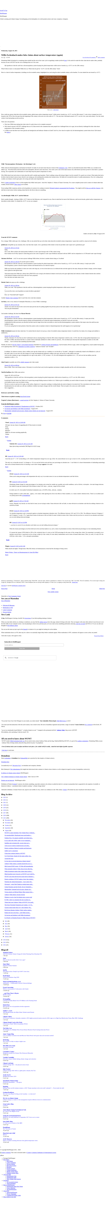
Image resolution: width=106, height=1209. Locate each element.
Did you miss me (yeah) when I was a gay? (14, 960)
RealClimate (6, 975)
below (8, 132)
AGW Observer (7, 1139)
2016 (4, 815)
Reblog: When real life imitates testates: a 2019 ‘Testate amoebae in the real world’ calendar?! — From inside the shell (33, 1088)
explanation (7, 758)
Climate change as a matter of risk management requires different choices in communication (27, 1099)
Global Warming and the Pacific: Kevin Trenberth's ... (19, 887)
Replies (9, 440)
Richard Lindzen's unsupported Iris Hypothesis (62, 188)
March (7, 931)
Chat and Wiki (7, 1174)
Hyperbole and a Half (9, 1133)
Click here (3, 585)
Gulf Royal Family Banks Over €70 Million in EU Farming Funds (20, 1000)
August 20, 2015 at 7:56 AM (20, 501)
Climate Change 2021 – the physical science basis (16, 1064)
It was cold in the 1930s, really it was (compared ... (18, 840)
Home (53, 588)
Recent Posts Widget (99, 635)
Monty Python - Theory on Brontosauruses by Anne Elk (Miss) (21, 552)
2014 (4, 939)
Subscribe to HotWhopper (12, 642)
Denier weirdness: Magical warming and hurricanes (18, 848)
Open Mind (6, 964)
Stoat (4, 958)
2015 (4, 818)
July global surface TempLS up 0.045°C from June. (16, 971)
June (6, 923)
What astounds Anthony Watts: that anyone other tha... (19, 869)
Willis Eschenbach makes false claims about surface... (18, 871)
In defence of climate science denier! (10, 773)
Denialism (6, 1180)
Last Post (5, 1105)
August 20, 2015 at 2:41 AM (24, 443)
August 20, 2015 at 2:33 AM (21, 474)
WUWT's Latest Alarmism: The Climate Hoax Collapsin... (20, 832)
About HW (6, 1191)
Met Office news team (9, 1045)
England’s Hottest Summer (10, 965)
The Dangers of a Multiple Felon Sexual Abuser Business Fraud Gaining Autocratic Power (26, 1029)
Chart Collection (11, 1188)
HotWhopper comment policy (19, 585)
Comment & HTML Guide (14, 1195)
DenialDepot (6, 1127)
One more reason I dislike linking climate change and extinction (19, 1059)
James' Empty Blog (8, 1034)
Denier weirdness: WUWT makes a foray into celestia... (19, 879)
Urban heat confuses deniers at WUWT (15, 853)
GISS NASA (56, 109)
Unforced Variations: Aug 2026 (11, 977)
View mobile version (53, 591)
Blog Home (10, 1161)
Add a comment (101, 57)
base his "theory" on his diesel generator (22, 344)
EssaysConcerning (8, 987)
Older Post (102, 588)
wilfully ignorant (24, 362)
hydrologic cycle (63, 167)
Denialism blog (5, 762)
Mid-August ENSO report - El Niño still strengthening (19, 866)
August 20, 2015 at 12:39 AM (15, 456)
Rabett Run (6, 1005)
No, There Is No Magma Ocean (11, 1111)
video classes (17, 184)
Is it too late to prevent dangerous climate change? (18, 861)
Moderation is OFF (8, 607)
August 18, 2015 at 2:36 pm (12, 261)
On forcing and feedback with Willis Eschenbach (17, 408)
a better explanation (10, 182)
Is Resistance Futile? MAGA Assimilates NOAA (15, 1024)
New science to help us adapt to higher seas (14, 1041)
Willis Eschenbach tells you (17, 741)
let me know (28, 618)
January (7, 936)
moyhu (5, 970)
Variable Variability (8, 1057)
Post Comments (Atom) (14, 596)
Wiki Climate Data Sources (14, 1179)
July (6, 921)
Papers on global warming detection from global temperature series (20, 1140)
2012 (4, 945)
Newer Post (4, 588)
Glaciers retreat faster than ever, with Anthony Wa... (18, 907)
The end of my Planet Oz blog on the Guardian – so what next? (19, 1094)
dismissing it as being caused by (26, 346)
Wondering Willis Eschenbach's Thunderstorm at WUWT (20, 406)
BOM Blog (6, 1040)
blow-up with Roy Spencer (93, 188)
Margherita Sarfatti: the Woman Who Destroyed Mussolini (18, 1053)
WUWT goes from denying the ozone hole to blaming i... (19, 876)
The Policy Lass (7, 1028)
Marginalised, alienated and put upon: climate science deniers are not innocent (25, 411)
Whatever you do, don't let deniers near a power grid (18, 897)
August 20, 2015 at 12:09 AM (17, 422)
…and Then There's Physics (11, 993)
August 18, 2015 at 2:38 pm (12, 285)
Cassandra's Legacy (8, 1051)
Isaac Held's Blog (8, 1121)
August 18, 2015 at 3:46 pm (12, 336)
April (6, 929)
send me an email (80, 623)
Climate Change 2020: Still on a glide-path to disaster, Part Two (19, 1070)
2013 (4, 942)
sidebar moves (43, 622)
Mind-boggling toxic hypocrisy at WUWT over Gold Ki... (20, 874)
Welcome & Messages (8, 605)
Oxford (14, 784)
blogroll (25, 629)
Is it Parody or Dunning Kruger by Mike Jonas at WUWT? (20, 918)
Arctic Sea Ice (7, 1075)
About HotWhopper (12, 1192)
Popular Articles (11, 1168)
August (7, 830)
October (7, 825)
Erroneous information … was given (12, 1082)
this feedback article (12, 625)
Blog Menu (6, 1159)
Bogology (5, 1086)
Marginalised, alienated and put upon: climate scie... (18, 889)
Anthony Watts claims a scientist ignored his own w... (18, 863)
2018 (4, 810)
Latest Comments (7, 610)
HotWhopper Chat (11, 1176)
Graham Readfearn (8, 1092)
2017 (4, 813)
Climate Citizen (7, 1016)
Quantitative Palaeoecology (10, 1080)
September (8, 828)
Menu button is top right (9, 1197)
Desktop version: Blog (12, 1173)
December (8, 820)
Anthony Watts (61, 730)
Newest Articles (7, 612)
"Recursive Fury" (16, 765)
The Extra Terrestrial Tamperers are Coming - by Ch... (19, 905)
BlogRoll (9, 1167)
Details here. (75, 582)
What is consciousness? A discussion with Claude (15, 989)
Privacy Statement (11, 1194)
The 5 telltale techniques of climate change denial (14, 776)
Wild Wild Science (61, 721)
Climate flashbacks (11, 1170)
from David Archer (25, 396)
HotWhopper (3, 13)
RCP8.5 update (7, 994)
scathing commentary (82, 741)
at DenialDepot (26, 495)
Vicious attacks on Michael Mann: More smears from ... (19, 892)
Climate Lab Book (8, 1063)
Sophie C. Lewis (7, 1010)
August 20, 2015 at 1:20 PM (21, 511)
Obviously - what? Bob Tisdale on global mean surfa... (19, 884)
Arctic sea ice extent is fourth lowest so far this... (17, 845)
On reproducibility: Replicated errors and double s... (18, 835)
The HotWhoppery (12, 1189)
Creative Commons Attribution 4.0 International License (41, 1152)
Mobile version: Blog (12, 1171)
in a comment (88, 724)
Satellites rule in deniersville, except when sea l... (17, 843)
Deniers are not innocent (7, 780)
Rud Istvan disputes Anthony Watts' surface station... (18, 910)
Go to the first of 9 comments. (89, 57)
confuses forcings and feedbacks (49, 344)
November (8, 822)
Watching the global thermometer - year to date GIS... (18, 881)
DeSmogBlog (6, 999)
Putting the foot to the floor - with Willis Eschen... (17, 912)
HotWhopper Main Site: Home (15, 1186)
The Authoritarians (15, 769)
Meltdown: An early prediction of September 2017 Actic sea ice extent (21, 1117)
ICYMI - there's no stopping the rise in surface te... (18, 899)
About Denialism (11, 1183)
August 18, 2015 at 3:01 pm (12, 304)
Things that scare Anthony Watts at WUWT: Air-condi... (19, 902)
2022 (4, 800)
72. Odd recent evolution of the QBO (12, 1123)
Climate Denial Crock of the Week (12, 1022)
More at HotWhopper (9, 1185)
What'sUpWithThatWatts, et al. (12, 981)
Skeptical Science (8, 952)
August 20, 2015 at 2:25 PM (19, 522)
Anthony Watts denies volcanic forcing (15, 894)
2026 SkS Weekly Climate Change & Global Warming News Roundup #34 (22, 954)
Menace (5, 1134)
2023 (4, 797)
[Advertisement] (49, 32)
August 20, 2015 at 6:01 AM (17, 546)
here (65, 60)
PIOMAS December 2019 (9, 1076)
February (7, 934)
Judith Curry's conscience (11, 850)
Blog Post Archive (11, 1165)
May (6, 926)
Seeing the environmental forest (12, 1115)
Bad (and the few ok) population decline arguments (16, 1006)
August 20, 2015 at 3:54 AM (19, 482)
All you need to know (12, 1182)
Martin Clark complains (12, 298)
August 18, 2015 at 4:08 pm (12, 365)
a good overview (24, 400)
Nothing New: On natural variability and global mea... (19, 838)
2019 (4, 807)
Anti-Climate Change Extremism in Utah (14, 1110)
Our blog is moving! (8, 1047)
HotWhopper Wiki (11, 1177)
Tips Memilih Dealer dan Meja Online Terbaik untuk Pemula (18, 1012)
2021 (4, 802)
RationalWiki (24, 758)
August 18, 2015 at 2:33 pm (12, 248)
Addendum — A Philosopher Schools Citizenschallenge (17, 983)
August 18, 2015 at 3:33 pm (12, 316)
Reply (6, 436)
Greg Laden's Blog (8, 1104)
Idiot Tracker (7, 1069)
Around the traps (9, 858)
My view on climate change (10, 1098)
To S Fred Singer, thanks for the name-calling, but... (18, 856)
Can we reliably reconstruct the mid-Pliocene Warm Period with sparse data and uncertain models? (28, 1035)
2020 (4, 805)
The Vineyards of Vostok (9, 1129)
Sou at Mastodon (5, 600)
